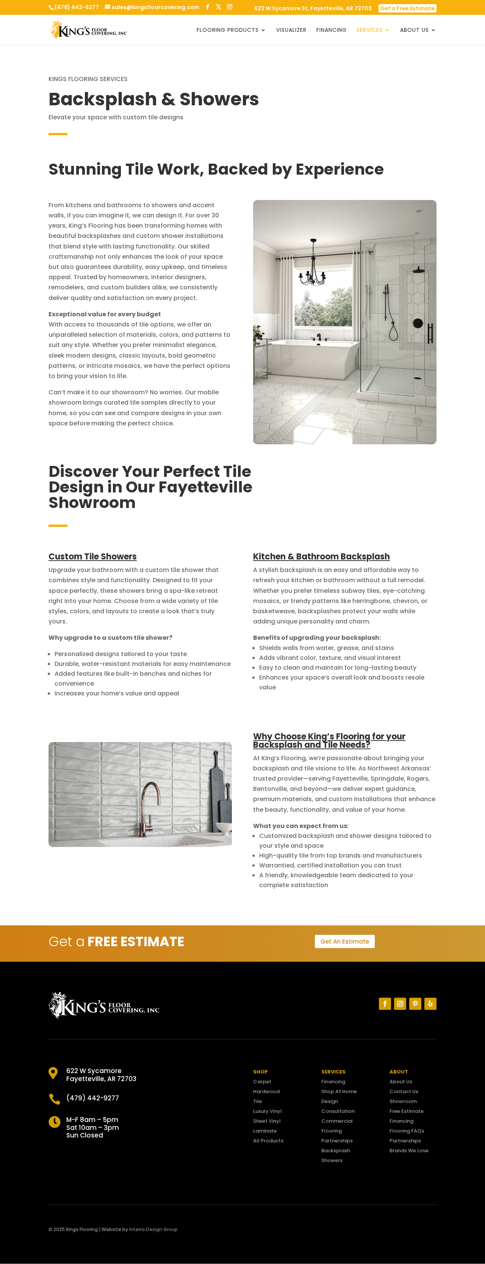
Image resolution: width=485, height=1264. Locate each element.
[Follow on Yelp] (430, 1004)
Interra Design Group (153, 1229)
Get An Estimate (345, 941)
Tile (257, 1101)
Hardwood (266, 1091)
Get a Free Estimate (407, 8)
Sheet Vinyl (267, 1121)
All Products (268, 1140)
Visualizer (291, 30)
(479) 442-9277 (77, 7)
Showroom (403, 1101)
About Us (414, 30)
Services (370, 30)
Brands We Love (409, 1150)
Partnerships (337, 1140)
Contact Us (404, 1091)
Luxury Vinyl (267, 1111)
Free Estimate (407, 1111)
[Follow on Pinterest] (415, 1004)
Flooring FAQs (407, 1130)
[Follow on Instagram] (400, 1004)
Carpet (262, 1081)
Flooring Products (228, 30)
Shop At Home (339, 1091)
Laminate (265, 1130)
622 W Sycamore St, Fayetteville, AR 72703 (313, 9)
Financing (331, 30)
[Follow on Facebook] (385, 1004)
